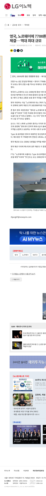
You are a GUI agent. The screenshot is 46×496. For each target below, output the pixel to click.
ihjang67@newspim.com (21, 217)
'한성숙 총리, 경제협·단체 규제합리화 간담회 (26, 440)
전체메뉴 (6, 15)
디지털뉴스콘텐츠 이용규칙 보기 (23, 274)
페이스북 (14, 50)
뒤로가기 (16, 279)
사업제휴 (26, 470)
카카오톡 (11, 50)
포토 (28, 15)
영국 (16, 254)
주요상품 (16, 470)
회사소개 (7, 470)
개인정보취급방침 (38, 470)
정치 (34, 15)
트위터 (18, 50)
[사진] (23, 385)
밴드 (21, 50)
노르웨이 (25, 254)
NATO (35, 254)
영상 (19, 15)
